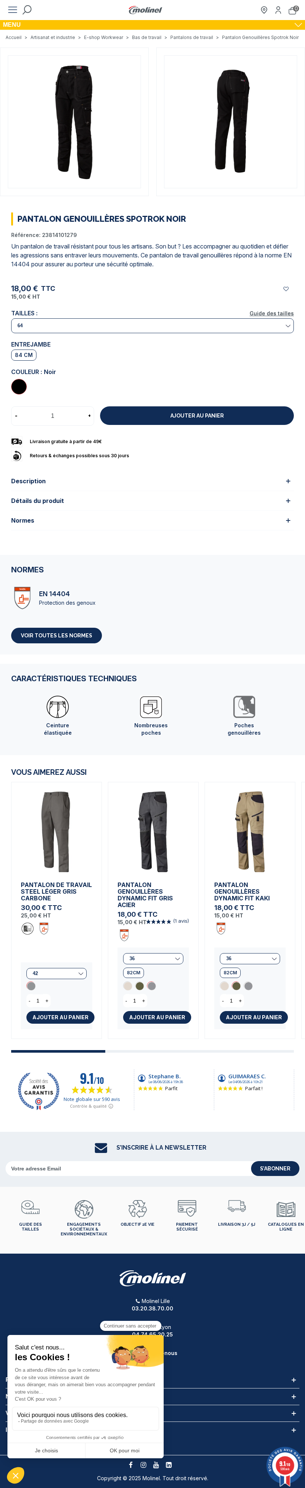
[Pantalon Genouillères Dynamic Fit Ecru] (127, 985)
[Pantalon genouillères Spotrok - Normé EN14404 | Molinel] (74, 121)
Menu (12, 25)
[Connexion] (278, 10)
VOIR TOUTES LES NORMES (56, 636)
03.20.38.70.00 (152, 1308)
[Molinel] (145, 10)
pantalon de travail (45, 246)
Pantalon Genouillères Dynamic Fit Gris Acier (145, 894)
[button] (58, 1051)
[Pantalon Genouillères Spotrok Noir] (19, 386)
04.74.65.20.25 (152, 1334)
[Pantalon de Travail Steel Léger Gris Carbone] (57, 827)
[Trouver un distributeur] (264, 10)
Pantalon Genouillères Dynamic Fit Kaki (242, 891)
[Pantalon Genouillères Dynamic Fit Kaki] (139, 985)
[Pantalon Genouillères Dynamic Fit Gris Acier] (153, 827)
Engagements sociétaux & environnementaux (84, 1229)
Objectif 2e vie (137, 1224)
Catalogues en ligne (286, 1227)
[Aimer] (286, 289)
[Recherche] (27, 10)
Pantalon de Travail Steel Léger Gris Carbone (56, 891)
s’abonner (275, 1169)
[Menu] (13, 10)
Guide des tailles (272, 313)
